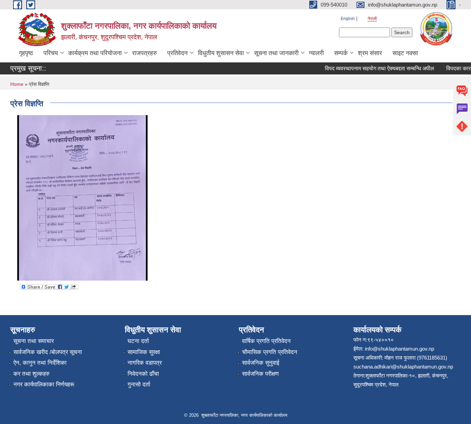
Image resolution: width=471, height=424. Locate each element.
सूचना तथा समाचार (33, 341)
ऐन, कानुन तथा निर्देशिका (40, 363)
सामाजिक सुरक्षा (144, 352)
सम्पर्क (341, 53)
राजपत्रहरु (144, 53)
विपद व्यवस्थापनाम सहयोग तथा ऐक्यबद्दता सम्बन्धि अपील (375, 68)
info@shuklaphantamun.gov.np (399, 349)
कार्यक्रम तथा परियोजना (95, 53)
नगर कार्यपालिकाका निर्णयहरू (43, 384)
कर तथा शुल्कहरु (31, 374)
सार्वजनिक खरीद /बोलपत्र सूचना (47, 352)
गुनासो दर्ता (139, 384)
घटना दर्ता (138, 341)
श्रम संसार (370, 53)
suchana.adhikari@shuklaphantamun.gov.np (403, 367)
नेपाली (372, 18)
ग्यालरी (316, 53)
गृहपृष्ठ (26, 53)
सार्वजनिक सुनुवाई (260, 363)
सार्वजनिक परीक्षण (260, 374)
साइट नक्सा (405, 53)
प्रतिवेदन (177, 53)
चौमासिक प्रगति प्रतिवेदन (269, 352)
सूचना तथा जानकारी (276, 53)
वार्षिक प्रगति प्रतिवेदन (266, 341)
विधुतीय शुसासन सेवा (221, 53)
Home (16, 84)
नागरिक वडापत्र (145, 363)
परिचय (50, 53)
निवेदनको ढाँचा (143, 374)
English (348, 18)
